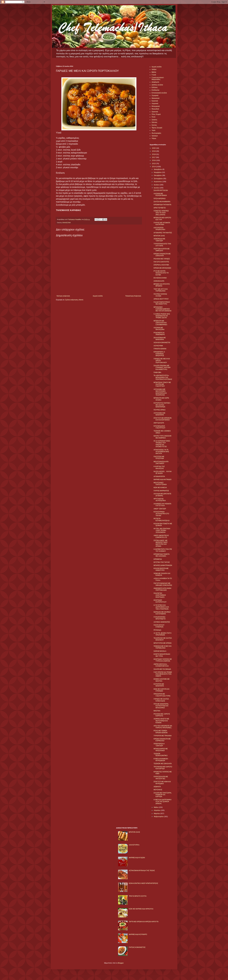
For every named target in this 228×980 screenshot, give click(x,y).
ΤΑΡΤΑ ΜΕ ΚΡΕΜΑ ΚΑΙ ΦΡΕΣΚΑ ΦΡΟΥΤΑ (143, 922)
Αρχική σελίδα (98, 296)
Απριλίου (157, 810)
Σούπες (154, 125)
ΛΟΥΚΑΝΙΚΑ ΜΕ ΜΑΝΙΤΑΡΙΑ (159, 414)
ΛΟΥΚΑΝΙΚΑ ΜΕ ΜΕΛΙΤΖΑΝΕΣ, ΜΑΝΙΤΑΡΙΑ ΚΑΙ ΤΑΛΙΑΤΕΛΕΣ (160, 392)
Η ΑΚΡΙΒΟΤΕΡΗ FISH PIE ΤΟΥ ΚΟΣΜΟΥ (163, 550)
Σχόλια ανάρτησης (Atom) (74, 300)
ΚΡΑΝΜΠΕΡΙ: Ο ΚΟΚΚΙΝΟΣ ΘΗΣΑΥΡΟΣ (159, 354)
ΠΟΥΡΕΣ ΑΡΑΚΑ (159, 410)
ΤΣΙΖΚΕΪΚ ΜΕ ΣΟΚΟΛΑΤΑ (163, 764)
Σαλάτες (154, 120)
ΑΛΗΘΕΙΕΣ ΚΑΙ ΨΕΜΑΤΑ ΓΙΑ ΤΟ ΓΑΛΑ (162, 505)
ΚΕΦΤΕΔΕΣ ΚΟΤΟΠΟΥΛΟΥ (160, 601)
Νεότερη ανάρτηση (63, 296)
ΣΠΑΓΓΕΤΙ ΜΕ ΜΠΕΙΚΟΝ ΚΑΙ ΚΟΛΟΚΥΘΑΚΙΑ (163, 419)
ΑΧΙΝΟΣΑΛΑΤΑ (159, 281)
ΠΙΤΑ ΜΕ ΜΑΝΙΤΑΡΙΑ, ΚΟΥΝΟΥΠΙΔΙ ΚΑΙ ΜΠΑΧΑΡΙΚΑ (161, 706)
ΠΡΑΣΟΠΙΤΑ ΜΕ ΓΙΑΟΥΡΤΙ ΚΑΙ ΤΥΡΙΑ (162, 695)
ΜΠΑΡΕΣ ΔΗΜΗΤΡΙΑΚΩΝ (163, 565)
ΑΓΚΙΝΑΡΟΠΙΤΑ (159, 476)
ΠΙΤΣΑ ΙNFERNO (159, 199)
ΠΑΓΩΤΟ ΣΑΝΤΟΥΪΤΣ (161, 262)
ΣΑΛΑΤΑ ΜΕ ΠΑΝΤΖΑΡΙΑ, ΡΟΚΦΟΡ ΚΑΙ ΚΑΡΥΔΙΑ (163, 795)
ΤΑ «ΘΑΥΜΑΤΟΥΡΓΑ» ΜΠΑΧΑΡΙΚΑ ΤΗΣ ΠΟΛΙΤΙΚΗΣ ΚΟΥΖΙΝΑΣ (163, 377)
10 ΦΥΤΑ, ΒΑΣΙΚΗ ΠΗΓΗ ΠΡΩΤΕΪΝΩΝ (162, 634)
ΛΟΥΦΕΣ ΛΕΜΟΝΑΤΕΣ (162, 622)
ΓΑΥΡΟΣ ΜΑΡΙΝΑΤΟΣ (161, 491)
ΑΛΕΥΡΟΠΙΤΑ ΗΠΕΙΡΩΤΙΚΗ (159, 228)
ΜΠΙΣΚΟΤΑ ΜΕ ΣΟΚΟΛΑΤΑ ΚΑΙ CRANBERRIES (160, 323)
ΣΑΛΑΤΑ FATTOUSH (161, 190)
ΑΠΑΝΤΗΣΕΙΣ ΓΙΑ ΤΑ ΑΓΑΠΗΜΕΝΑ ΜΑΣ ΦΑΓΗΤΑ (161, 452)
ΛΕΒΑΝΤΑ (157, 787)
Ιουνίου (157, 188)
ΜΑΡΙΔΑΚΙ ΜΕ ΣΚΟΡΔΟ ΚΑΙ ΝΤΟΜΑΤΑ (162, 613)
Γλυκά (154, 75)
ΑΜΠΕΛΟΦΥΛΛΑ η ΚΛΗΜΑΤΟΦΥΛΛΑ (161, 665)
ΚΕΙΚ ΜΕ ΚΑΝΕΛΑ (160, 487)
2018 (154, 154)
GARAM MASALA (160, 651)
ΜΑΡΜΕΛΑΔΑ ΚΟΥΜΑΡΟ (138, 934)
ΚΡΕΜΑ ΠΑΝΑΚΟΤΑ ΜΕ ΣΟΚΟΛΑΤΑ (162, 255)
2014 (154, 167)
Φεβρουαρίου (159, 816)
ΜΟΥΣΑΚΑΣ (158, 790)
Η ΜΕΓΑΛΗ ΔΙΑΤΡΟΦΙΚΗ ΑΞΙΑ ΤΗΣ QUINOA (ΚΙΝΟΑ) (162, 801)
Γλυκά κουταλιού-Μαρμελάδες (158, 78)
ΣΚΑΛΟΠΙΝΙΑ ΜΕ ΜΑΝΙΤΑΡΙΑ (160, 338)
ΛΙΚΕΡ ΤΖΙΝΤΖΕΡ (160, 509)
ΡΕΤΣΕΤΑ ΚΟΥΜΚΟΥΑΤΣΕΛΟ (161, 519)
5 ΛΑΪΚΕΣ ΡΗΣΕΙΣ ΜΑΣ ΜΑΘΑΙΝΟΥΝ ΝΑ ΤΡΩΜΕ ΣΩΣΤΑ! (162, 316)
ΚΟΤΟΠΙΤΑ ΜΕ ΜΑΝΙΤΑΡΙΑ (159, 685)
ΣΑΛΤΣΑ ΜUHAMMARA (162, 202)
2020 (154, 148)
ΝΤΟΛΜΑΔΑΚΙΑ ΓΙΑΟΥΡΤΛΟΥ (159, 427)
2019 (154, 151)
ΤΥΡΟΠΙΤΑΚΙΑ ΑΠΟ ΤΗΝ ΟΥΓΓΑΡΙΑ (162, 245)
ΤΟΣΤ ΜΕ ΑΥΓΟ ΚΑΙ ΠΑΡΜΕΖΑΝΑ (161, 290)
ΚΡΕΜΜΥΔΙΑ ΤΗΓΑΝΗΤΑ (162, 205)
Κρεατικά (155, 101)
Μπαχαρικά (156, 106)
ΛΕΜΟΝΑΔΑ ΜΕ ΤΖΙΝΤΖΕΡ (159, 240)
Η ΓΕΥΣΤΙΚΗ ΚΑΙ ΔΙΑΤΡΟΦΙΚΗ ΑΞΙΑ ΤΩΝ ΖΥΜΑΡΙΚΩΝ (161, 607)
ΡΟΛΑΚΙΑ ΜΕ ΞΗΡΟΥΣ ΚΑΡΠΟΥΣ (162, 715)
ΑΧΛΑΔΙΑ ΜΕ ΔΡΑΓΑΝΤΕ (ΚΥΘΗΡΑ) (162, 495)
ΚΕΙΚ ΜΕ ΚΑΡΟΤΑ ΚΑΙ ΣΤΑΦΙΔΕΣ (161, 690)
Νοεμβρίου (158, 172)
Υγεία (153, 130)
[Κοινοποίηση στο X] (100, 219)
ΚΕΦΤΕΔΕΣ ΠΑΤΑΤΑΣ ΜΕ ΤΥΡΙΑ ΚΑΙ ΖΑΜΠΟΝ (163, 660)
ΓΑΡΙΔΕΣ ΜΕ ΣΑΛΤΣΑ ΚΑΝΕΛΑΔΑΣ (161, 700)
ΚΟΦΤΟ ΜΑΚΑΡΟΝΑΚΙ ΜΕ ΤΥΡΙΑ (162, 655)
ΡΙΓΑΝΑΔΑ (157, 630)
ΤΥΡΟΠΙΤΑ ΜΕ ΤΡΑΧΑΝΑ (163, 736)
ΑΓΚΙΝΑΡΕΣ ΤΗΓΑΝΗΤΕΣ (163, 233)
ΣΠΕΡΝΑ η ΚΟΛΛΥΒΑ (161, 265)
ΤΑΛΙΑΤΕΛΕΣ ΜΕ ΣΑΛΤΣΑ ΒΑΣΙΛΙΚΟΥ (163, 639)
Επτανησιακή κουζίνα (159, 93)
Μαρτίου (157, 813)
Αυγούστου (158, 182)
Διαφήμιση (155, 82)
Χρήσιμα (155, 136)
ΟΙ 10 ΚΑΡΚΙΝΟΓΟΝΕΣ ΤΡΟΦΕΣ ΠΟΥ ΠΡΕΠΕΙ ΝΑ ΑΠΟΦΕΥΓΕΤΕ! (162, 444)
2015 (154, 163)
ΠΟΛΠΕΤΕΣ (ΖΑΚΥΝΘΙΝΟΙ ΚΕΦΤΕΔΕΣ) (160, 595)
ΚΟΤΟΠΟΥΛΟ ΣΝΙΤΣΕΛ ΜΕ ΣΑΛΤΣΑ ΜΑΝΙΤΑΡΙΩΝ (162, 405)
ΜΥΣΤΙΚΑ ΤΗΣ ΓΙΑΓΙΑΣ (162, 562)
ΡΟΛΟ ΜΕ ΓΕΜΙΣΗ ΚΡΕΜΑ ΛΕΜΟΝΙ (160, 731)
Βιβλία (154, 72)
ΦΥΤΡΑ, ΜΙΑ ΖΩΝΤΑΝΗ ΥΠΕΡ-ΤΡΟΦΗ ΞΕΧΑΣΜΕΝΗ (162, 530)
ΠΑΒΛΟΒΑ (157, 372)
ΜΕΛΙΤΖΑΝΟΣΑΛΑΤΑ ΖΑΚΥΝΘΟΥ (161, 462)
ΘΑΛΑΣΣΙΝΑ (66, 222)
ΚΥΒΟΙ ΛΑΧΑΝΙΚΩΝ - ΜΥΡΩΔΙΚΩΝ (161, 760)
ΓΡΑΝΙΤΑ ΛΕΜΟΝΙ (160, 349)
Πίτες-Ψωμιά (156, 114)
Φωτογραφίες (156, 133)
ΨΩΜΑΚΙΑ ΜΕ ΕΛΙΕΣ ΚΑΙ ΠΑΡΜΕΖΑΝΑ (162, 647)
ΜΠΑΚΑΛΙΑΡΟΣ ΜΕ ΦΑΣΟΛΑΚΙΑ (161, 749)
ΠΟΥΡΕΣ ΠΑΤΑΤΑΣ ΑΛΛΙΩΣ (160, 295)
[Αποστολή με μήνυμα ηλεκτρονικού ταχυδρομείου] (95, 219)
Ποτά (153, 117)
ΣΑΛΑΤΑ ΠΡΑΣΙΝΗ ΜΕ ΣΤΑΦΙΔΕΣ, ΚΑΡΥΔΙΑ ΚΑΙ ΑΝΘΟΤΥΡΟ (162, 367)
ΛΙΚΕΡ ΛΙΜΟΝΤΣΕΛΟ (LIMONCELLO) (161, 536)
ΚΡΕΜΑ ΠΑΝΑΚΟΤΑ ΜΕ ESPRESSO (162, 740)
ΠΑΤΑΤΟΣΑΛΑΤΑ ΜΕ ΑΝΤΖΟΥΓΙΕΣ (161, 777)
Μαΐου (156, 807)
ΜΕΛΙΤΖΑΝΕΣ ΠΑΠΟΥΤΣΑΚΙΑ (160, 483)
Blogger (121, 963)
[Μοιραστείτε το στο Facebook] (103, 219)
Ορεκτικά (155, 112)
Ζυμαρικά (155, 95)
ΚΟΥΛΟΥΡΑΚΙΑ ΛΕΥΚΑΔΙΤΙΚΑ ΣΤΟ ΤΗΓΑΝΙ (161, 514)
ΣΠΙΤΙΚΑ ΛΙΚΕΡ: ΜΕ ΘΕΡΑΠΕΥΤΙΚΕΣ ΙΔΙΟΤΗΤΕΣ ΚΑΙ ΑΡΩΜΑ (160, 543)
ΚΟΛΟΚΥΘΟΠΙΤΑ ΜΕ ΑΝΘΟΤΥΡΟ (161, 569)
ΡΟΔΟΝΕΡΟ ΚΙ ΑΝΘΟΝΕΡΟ (159, 333)
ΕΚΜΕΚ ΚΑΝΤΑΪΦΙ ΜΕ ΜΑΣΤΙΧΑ (162, 680)
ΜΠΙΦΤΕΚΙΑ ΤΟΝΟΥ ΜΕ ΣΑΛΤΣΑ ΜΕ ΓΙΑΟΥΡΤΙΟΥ (162, 384)
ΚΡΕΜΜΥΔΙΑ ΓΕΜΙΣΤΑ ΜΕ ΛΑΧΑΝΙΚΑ (161, 555)
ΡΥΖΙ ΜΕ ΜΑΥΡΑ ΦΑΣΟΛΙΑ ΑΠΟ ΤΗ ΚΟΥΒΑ (161, 273)
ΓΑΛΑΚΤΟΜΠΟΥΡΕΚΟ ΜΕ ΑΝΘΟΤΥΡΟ (162, 303)
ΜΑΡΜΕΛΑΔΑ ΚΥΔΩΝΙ (137, 858)
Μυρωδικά (155, 109)
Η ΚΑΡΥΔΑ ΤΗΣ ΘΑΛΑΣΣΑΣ (159, 467)
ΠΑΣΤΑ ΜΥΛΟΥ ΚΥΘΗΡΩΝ (159, 626)
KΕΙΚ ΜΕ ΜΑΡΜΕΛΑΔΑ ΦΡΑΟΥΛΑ (141, 909)
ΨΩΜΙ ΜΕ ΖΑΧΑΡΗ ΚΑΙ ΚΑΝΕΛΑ (162, 574)
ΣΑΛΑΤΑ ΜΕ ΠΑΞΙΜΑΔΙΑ (162, 669)
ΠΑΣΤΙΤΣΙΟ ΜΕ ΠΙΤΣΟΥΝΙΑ (159, 457)
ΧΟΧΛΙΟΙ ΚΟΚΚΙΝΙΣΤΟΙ (162, 342)
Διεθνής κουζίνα (157, 85)
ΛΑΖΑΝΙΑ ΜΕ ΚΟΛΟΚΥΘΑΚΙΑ (160, 194)
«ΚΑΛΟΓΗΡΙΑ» (134, 845)
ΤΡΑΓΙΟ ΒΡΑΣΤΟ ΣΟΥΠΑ (137, 896)
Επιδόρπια (155, 90)
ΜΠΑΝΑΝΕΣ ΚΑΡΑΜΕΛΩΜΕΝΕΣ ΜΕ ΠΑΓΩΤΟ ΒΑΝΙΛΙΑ (162, 309)
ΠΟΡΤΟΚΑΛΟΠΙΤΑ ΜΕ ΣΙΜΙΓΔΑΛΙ (162, 250)
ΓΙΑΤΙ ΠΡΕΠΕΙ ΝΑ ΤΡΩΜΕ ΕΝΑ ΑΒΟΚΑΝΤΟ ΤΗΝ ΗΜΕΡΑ (163, 674)
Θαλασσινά (155, 98)
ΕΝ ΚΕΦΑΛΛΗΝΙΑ (160, 278)
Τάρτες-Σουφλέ (157, 128)
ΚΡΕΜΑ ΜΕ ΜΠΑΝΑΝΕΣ (162, 268)
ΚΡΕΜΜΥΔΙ (158, 559)
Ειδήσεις (155, 87)
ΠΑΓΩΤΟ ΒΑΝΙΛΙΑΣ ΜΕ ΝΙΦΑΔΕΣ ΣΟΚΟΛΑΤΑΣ (163, 584)
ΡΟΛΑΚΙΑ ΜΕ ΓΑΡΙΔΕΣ (162, 259)
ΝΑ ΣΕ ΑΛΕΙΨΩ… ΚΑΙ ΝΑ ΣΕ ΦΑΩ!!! (162, 472)
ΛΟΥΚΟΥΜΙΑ (158, 346)
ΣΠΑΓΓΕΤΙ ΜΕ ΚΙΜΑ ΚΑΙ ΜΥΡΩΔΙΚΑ (162, 782)
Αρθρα (154, 69)
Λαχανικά (155, 103)
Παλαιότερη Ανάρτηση (133, 296)
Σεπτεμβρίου (158, 179)
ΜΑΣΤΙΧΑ (157, 711)
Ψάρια (154, 138)
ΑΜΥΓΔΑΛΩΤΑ (159, 423)
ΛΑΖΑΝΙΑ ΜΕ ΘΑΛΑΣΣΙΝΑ (159, 328)
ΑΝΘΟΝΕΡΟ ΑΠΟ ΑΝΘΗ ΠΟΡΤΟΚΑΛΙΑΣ (162, 589)
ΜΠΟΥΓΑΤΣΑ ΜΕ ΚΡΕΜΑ (163, 643)
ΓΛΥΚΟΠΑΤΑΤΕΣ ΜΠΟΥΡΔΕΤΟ (159, 618)
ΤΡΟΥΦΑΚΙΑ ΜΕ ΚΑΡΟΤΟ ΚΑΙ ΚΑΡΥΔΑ (163, 768)
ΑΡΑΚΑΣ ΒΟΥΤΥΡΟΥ (161, 299)
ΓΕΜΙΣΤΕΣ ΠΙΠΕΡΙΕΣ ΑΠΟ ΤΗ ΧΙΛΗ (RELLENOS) (161, 213)
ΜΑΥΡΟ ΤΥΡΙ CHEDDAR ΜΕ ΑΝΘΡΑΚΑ (162, 437)
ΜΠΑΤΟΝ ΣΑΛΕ (159, 236)
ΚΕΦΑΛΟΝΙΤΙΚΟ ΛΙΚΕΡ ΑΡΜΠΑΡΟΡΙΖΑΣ (143, 883)
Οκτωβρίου (158, 175)
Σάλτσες (154, 122)
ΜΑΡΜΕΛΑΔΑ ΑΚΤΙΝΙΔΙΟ (162, 479)
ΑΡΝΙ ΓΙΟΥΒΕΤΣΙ (160, 208)
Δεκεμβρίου (158, 169)
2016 (154, 160)
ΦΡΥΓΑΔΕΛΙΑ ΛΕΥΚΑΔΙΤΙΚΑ (160, 500)
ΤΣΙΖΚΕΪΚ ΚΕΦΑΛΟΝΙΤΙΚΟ (160, 755)
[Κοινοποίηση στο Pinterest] (105, 219)
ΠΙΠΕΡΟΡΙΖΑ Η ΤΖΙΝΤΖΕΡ (159, 744)
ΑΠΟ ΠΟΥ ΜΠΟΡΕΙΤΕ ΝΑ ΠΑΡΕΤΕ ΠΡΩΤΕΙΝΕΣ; (163, 727)
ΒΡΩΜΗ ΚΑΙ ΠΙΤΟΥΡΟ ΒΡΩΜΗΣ (162, 285)
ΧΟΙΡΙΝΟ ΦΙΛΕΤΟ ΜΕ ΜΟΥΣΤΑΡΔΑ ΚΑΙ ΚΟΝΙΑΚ (161, 721)
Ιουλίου (157, 185)
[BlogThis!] (98, 219)
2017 (154, 157)
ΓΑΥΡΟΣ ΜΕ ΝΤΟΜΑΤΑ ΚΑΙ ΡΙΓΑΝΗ (162, 223)
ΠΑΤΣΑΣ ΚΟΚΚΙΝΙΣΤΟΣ (137, 947)
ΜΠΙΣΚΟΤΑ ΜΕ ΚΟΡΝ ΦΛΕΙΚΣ (161, 399)
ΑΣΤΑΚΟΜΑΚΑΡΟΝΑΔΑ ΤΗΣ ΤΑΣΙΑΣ (142, 870)
